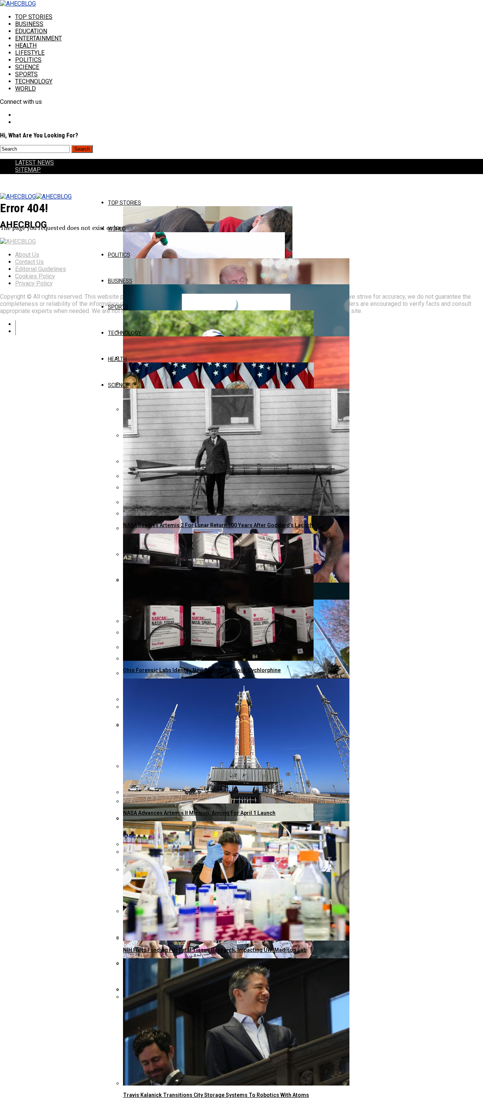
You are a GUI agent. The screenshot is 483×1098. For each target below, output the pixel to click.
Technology (33, 81)
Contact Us (29, 261)
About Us (27, 254)
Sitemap (28, 169)
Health (26, 45)
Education (31, 31)
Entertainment (38, 38)
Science (27, 67)
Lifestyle (30, 52)
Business (29, 24)
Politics (28, 59)
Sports (26, 74)
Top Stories (33, 16)
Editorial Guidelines (40, 269)
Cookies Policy (35, 276)
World (25, 88)
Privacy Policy (34, 283)
